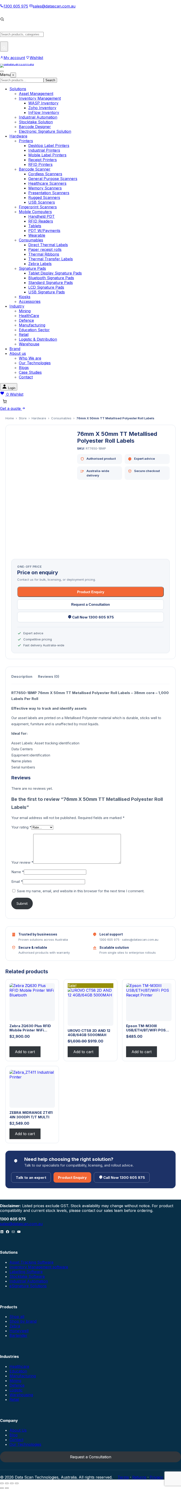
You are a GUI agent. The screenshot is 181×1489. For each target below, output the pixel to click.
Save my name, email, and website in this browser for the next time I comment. (80, 891)
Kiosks (24, 296)
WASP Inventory (43, 103)
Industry (16, 306)
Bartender (18, 1335)
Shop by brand (23, 1321)
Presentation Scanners (48, 192)
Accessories (30, 301)
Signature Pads (32, 268)
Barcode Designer (35, 126)
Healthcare (19, 1366)
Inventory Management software (38, 1267)
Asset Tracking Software (31, 1262)
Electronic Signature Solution (45, 131)
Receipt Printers (42, 159)
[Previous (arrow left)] (2, 1488)
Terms (123, 1477)
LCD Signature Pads (46, 287)
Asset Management (36, 93)
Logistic (16, 1390)
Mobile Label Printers (47, 155)
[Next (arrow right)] (7, 1488)
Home (9, 418)
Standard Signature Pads (50, 282)
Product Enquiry (90, 592)
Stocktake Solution (36, 122)
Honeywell (19, 1330)
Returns (139, 1477)
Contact (26, 377)
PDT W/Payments (44, 230)
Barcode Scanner (34, 169)
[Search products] (4, 46)
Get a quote (11, 408)
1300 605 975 (16, 6)
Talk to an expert (31, 1177)
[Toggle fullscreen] (7, 1483)
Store (23, 418)
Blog (13, 1435)
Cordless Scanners (45, 174)
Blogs (24, 367)
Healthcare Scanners (47, 183)
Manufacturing (32, 325)
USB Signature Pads (46, 292)
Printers (26, 140)
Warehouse (29, 344)
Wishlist (36, 57)
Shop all (16, 1316)
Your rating (21, 827)
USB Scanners (41, 202)
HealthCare (29, 315)
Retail (24, 334)
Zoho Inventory (42, 107)
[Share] (12, 1483)
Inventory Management (40, 98)
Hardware (18, 136)
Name (17, 872)
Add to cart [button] (25, 1051)
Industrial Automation (38, 117)
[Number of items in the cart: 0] (4, 401)
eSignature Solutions (28, 1285)
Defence (26, 320)
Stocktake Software (27, 1276)
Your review (22, 862)
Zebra (14, 1326)
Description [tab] (21, 676)
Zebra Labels (40, 263)
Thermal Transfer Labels (50, 259)
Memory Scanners (45, 188)
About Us (18, 1430)
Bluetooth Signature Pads (51, 277)
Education (18, 1371)
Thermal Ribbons (43, 254)
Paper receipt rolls (45, 249)
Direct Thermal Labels (48, 244)
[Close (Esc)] (17, 1483)
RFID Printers (40, 164)
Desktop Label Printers (48, 145)
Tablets (34, 225)
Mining (25, 311)
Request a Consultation (90, 604)
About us (17, 353)
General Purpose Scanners (52, 178)
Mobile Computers (35, 211)
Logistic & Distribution (38, 339)
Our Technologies (35, 362)
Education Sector (34, 329)
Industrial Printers (44, 150)
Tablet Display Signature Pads (55, 273)
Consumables (31, 240)
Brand (14, 348)
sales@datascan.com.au (54, 6)
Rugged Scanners (44, 197)
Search (50, 80)
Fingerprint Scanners (38, 207)
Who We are (30, 358)
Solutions (17, 88)
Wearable (36, 235)
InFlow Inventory (43, 112)
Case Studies (30, 372)
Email (17, 881)
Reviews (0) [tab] (48, 676)
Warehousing (21, 1394)
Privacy (156, 1477)
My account (14, 57)
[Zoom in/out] (2, 1483)
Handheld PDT (41, 216)
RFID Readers (40, 221)
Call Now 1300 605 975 (93, 617)
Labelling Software (26, 1271)
